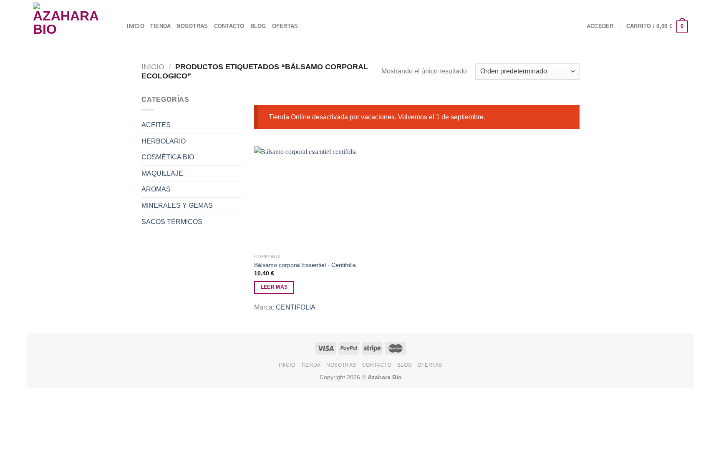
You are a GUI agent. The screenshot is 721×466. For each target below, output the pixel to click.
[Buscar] (118, 26)
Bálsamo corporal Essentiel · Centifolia (305, 265)
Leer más (274, 287)
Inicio (152, 66)
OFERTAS (285, 26)
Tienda (160, 26)
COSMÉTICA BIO (167, 157)
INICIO (135, 26)
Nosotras (192, 26)
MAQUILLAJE (162, 173)
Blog (258, 26)
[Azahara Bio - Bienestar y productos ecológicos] (67, 26)
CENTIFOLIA (295, 307)
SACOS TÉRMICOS (171, 221)
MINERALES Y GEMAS (177, 205)
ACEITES (156, 124)
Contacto (229, 26)
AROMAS (156, 189)
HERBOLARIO (163, 141)
